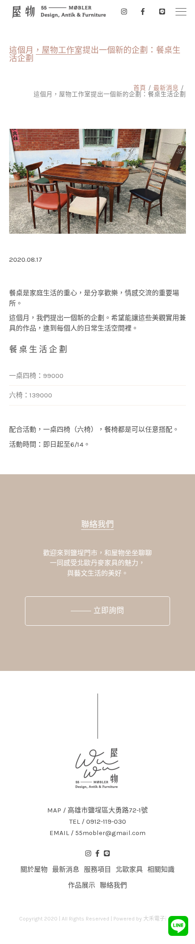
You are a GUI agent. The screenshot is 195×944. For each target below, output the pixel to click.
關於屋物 (34, 869)
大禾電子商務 (159, 919)
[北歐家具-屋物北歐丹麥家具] (59, 12)
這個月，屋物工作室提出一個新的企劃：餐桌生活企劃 (110, 94)
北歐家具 (129, 869)
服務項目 (97, 869)
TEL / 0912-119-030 (97, 821)
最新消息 (166, 88)
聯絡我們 (97, 524)
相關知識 (161, 869)
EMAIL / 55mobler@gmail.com (97, 833)
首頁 (139, 88)
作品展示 (81, 885)
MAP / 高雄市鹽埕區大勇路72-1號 (97, 810)
